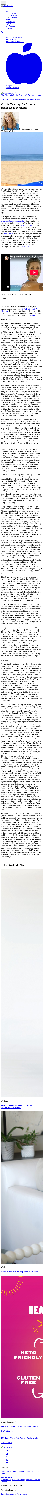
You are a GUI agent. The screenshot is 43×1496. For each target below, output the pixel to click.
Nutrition (14, 15)
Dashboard (15, 37)
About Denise (6, 1480)
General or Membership (10, 1471)
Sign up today (31, 315)
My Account (10, 26)
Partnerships (24, 1471)
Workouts (14, 13)
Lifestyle (14, 17)
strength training (26, 225)
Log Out (9, 28)
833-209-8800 (6, 1477)
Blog (9, 11)
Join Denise (10, 22)
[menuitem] (26, 13)
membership (8, 234)
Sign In (8, 24)
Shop (8, 19)
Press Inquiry (34, 1471)
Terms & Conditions (8, 1494)
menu (3, 2)
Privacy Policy (22, 1494)
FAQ (3, 1473)
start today (26, 247)
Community (12, 39)
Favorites (12, 88)
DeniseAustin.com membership (13, 221)
